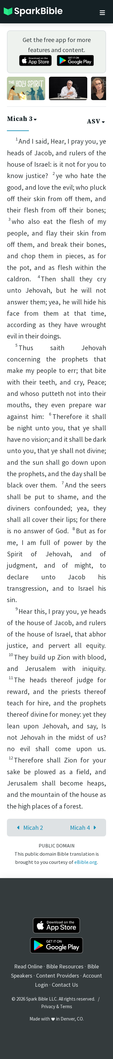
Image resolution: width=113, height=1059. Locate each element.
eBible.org (85, 862)
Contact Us (65, 984)
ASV (93, 121)
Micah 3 (19, 119)
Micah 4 (80, 827)
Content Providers (57, 975)
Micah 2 (33, 827)
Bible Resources (64, 966)
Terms (66, 1006)
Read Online (28, 966)
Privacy (48, 1006)
